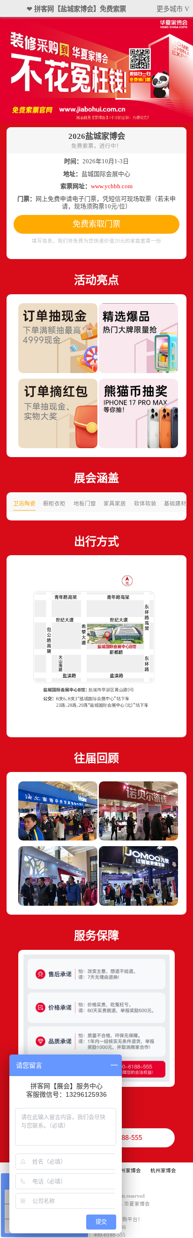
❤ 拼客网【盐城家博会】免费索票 (76, 9)
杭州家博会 (163, 1170)
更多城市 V (172, 9)
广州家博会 (128, 1170)
